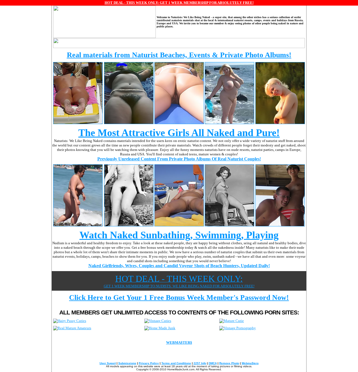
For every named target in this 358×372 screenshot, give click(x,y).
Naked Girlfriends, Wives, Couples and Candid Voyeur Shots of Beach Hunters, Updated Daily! (179, 265)
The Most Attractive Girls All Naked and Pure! (179, 132)
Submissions (127, 363)
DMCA (213, 363)
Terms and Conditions (176, 363)
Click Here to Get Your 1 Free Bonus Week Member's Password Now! (179, 297)
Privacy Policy (149, 363)
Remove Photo (229, 363)
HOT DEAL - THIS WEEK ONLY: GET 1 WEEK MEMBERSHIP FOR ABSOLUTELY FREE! (179, 3)
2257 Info (200, 363)
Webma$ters (250, 363)
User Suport (108, 363)
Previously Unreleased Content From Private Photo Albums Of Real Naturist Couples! (179, 159)
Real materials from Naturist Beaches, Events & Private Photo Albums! (179, 55)
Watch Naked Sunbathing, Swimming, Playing (179, 235)
